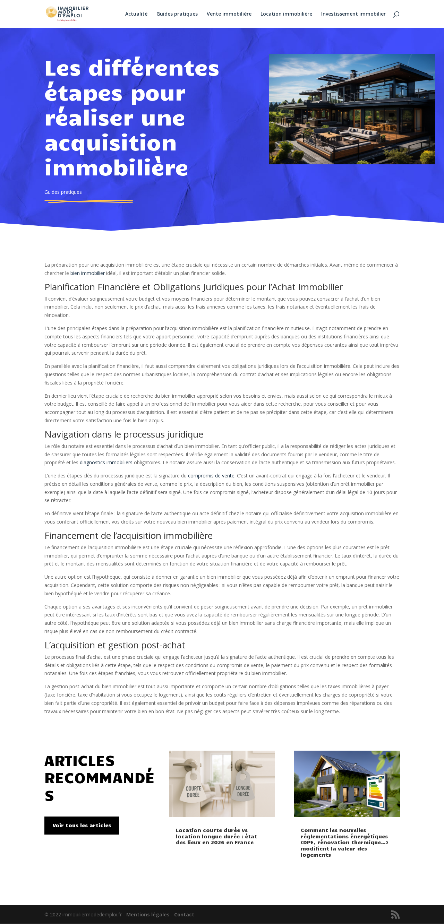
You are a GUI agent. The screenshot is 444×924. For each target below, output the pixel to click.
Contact (184, 914)
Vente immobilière (229, 14)
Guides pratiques (177, 14)
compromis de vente (211, 475)
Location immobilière (286, 14)
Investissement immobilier (353, 14)
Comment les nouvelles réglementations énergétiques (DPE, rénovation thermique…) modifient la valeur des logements (344, 842)
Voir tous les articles (82, 825)
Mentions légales (148, 914)
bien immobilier (87, 273)
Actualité (136, 14)
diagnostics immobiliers (106, 462)
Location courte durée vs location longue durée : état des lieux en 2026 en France (216, 836)
